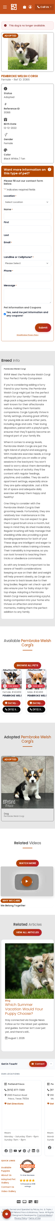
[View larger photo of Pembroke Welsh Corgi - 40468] (43, 672)
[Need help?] (6, 1214)
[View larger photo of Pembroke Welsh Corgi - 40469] (18, 672)
